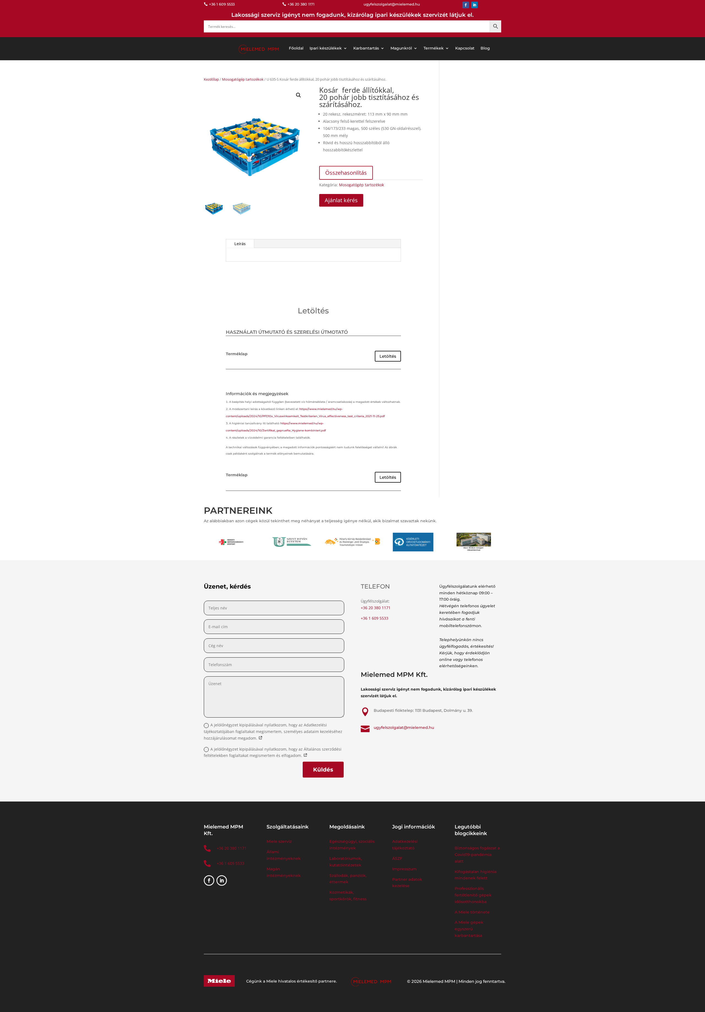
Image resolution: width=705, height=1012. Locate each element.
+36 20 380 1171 (376, 607)
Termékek (434, 48)
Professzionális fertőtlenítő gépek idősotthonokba (473, 895)
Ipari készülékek (326, 48)
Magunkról (401, 48)
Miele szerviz (279, 841)
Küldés (323, 769)
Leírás (240, 243)
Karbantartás (366, 48)
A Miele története (472, 912)
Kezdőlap (211, 79)
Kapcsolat (464, 48)
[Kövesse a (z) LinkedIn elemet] (474, 5)
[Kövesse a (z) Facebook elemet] (465, 5)
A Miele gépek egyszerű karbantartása (469, 929)
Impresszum (404, 868)
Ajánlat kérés (341, 200)
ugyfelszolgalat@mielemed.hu (404, 727)
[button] (298, 95)
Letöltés (387, 356)
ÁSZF (397, 858)
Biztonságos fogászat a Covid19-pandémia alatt (477, 855)
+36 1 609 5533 (374, 618)
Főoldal (296, 48)
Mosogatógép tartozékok (243, 79)
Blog (485, 48)
